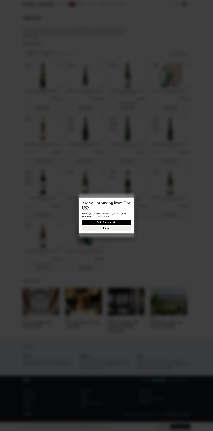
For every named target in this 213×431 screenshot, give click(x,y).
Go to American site (106, 222)
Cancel (106, 228)
